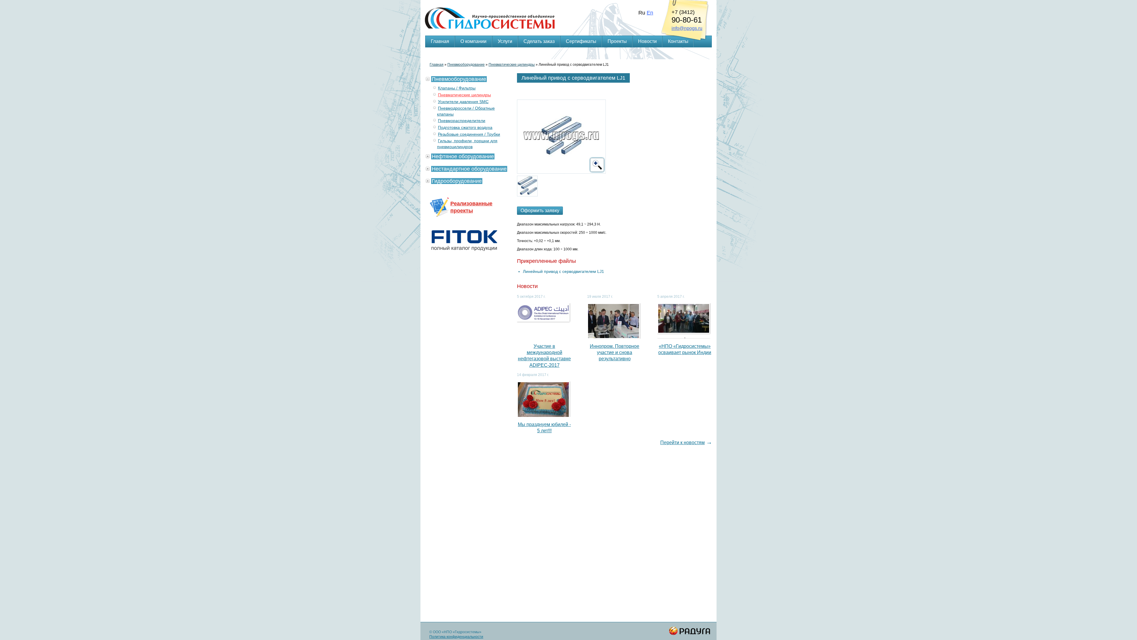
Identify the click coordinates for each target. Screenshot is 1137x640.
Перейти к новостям (682, 442)
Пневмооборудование (466, 65)
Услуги (505, 41)
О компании (473, 41)
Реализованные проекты (471, 207)
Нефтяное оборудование (463, 156)
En (650, 13)
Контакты (678, 41)
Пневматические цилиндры (512, 65)
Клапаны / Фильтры (457, 88)
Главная (440, 41)
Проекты (617, 41)
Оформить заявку (540, 210)
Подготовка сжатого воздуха (465, 127)
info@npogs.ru (687, 28)
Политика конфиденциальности (456, 637)
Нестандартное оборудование (469, 169)
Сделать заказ (539, 41)
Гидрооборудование (457, 181)
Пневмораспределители (461, 120)
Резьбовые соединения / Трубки (469, 134)
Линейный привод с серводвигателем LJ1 (563, 271)
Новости (647, 41)
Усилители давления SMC (463, 101)
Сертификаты (581, 41)
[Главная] (568, 10)
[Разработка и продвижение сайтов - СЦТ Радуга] (690, 631)
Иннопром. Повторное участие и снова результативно (614, 352)
